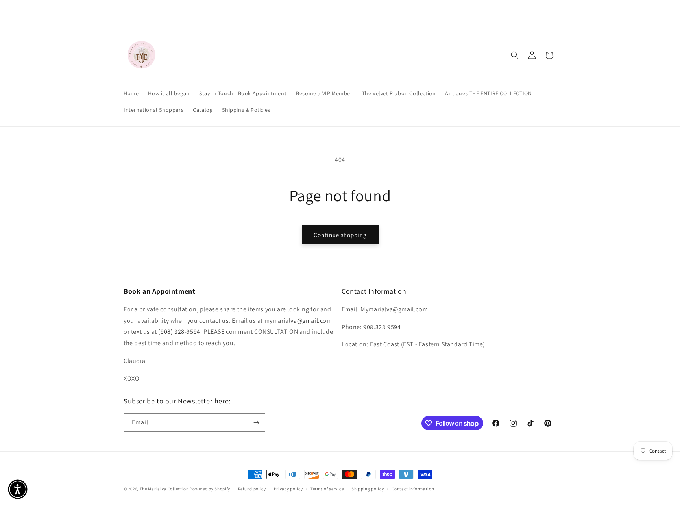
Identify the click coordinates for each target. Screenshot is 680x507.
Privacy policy (288, 489)
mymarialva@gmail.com (298, 320)
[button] (514, 55)
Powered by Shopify (210, 489)
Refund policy (252, 489)
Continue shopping (340, 235)
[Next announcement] (423, 10)
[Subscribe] (256, 422)
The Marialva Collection (164, 489)
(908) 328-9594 (179, 332)
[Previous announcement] (256, 10)
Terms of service (327, 489)
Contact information (413, 489)
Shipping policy (367, 489)
